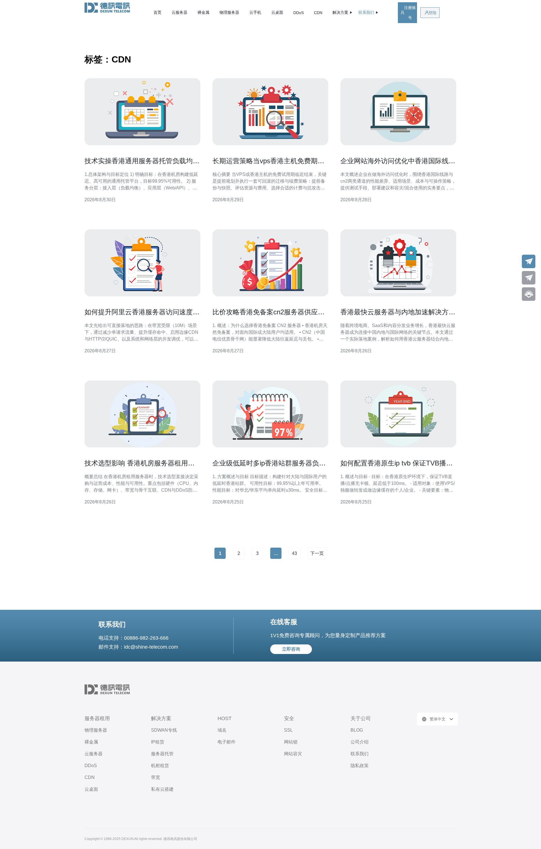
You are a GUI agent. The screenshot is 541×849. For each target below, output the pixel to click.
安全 (289, 718)
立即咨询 (291, 649)
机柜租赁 (160, 765)
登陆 (432, 12)
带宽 (155, 777)
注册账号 (410, 12)
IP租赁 (157, 742)
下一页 (317, 553)
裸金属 (203, 12)
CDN (318, 12)
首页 (157, 12)
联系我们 (360, 753)
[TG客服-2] (528, 278)
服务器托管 (162, 753)
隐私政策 (360, 765)
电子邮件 (227, 742)
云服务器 (179, 12)
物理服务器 (229, 12)
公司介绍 (360, 742)
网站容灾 (293, 753)
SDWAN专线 (164, 730)
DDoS (298, 12)
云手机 (255, 12)
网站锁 (291, 742)
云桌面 (277, 12)
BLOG (357, 730)
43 (294, 553)
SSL (288, 730)
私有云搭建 (162, 789)
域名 (222, 730)
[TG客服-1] (528, 261)
